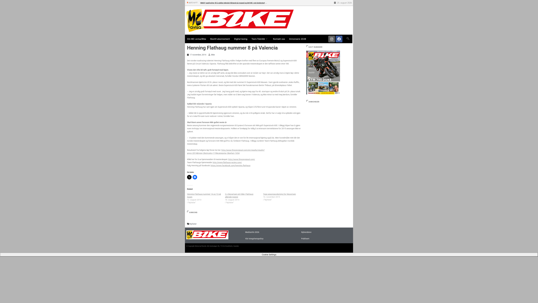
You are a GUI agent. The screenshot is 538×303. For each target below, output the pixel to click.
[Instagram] (331, 39)
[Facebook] (339, 39)
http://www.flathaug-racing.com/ (227, 162)
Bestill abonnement (220, 39)
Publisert (305, 238)
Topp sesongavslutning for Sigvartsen (279, 194)
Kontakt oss (279, 39)
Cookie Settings (269, 254)
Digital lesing (240, 39)
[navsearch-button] (347, 39)
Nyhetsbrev (306, 232)
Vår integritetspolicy (254, 238)
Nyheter (193, 224)
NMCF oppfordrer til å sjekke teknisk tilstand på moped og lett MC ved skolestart (232, 3)
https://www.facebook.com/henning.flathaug (230, 165)
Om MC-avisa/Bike (196, 39)
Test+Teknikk (258, 39)
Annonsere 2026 (297, 39)
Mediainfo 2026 (252, 232)
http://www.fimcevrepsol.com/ (241, 159)
